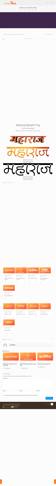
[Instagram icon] (49, 404)
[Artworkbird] (10, 2)
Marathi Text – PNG (7, 314)
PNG (25, 9)
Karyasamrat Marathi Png (8, 295)
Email (21, 390)
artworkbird (11, 34)
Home (20, 9)
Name (4, 390)
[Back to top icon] (52, 404)
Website (38, 390)
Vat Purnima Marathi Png (32, 278)
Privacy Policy (13, 405)
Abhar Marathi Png (7, 330)
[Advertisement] (28, 20)
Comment (5, 378)
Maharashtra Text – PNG (20, 314)
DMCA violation (6, 405)
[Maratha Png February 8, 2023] (1, 481)
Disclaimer (18, 405)
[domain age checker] (7, 407)
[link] (28, 223)
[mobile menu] (47, 2)
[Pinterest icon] (48, 404)
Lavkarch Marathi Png (44, 314)
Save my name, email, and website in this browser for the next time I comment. (20, 395)
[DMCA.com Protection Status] (14, 407)
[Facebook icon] (45, 404)
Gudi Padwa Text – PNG (32, 314)
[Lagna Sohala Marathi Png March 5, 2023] (55, 481)
